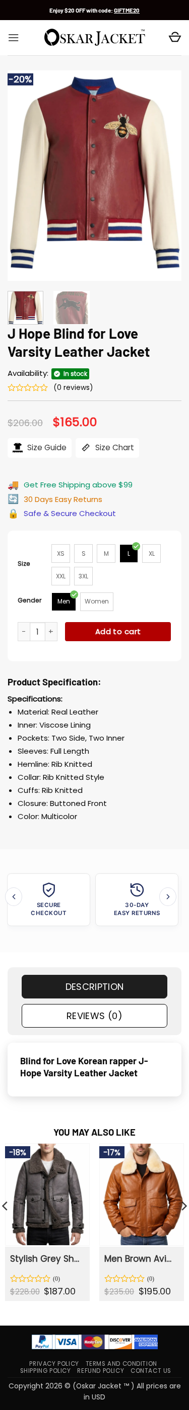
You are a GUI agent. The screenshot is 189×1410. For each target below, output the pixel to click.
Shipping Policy (45, 1371)
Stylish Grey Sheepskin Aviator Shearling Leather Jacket (46, 1258)
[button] (13, 38)
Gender (30, 600)
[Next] (165, 176)
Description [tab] (95, 986)
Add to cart (118, 631)
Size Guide (46, 447)
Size (24, 563)
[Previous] (24, 176)
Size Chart (113, 447)
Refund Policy (100, 1371)
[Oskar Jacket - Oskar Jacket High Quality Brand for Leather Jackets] (94, 37)
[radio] (61, 553)
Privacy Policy (54, 1364)
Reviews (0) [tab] (94, 1016)
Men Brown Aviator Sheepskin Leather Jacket (140, 1258)
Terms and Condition (121, 1364)
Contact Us (151, 1371)
